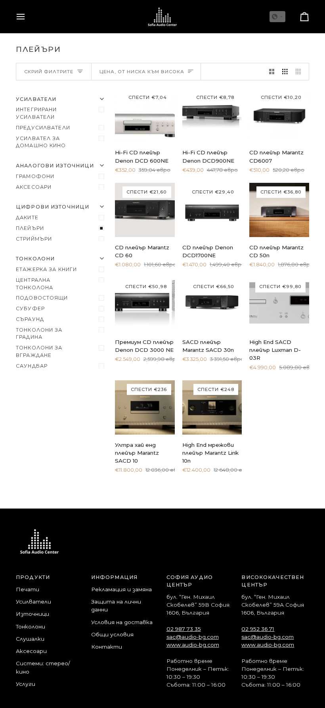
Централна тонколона (34, 283)
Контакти (106, 646)
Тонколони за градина (39, 333)
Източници (32, 614)
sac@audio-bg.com (192, 637)
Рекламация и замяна (121, 589)
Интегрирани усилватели (36, 113)
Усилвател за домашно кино (41, 142)
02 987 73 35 (183, 629)
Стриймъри (34, 239)
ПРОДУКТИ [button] (33, 577)
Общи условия (112, 634)
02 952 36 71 (257, 629)
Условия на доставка (122, 622)
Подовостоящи (42, 298)
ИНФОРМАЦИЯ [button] (114, 577)
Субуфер (30, 308)
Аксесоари (34, 187)
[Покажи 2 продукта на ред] (272, 71)
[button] (277, 16)
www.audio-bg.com (192, 645)
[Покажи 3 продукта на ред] (285, 71)
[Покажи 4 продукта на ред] (300, 71)
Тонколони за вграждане (39, 351)
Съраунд (30, 319)
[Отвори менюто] (28, 16)
